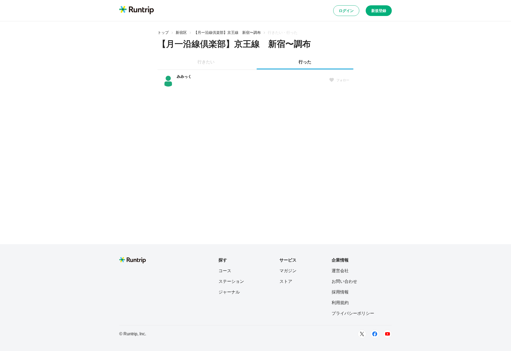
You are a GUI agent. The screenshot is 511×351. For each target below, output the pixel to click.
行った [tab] (305, 62)
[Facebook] (374, 334)
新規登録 (378, 11)
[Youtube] (387, 334)
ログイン (346, 11)
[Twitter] (362, 334)
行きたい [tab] (206, 62)
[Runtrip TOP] (136, 10)
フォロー (342, 80)
